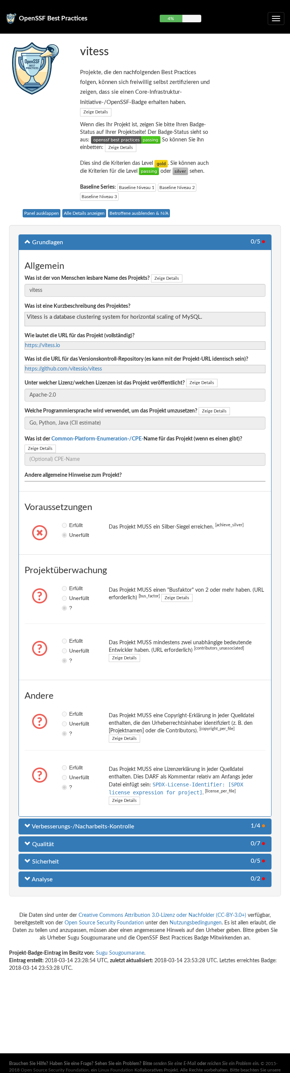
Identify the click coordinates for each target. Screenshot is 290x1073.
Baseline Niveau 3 (99, 196)
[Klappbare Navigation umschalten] (276, 18)
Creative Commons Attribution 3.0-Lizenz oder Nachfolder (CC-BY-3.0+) (162, 915)
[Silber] (180, 171)
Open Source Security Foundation (104, 923)
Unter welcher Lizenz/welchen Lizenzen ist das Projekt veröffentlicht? (105, 383)
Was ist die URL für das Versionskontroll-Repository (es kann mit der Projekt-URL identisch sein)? (136, 359)
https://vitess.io (42, 345)
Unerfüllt (71, 535)
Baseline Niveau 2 (177, 187)
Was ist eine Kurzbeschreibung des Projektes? (77, 306)
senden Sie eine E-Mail (174, 1063)
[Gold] (161, 163)
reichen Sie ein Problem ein (232, 1063)
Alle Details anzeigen (84, 213)
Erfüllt (71, 525)
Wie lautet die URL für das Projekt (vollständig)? (79, 335)
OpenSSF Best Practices (53, 18)
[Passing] (149, 171)
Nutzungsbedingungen (196, 923)
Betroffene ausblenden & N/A (139, 213)
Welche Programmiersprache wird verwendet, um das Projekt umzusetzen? (111, 411)
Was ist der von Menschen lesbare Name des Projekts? (87, 278)
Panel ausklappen (41, 213)
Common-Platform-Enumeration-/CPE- (97, 439)
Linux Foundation (115, 1070)
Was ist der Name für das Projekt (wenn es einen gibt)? (133, 439)
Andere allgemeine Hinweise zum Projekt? (73, 475)
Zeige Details (95, 112)
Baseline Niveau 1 (136, 187)
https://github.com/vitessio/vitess (63, 369)
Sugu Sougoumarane (120, 953)
